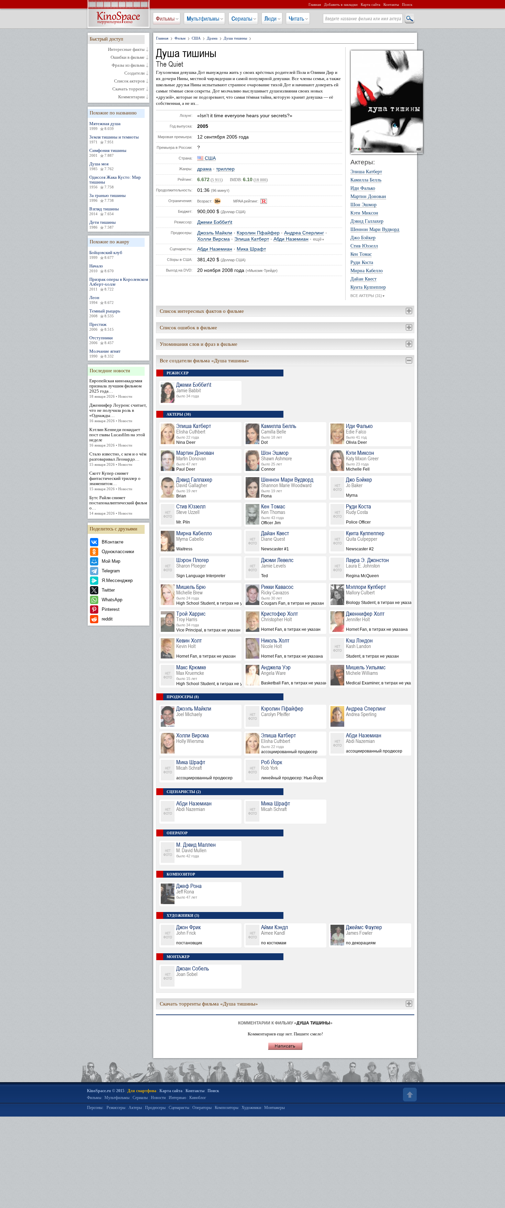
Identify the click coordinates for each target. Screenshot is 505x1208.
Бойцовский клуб (105, 255)
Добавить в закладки (341, 4)
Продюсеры (155, 1107)
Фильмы (165, 18)
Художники (251, 1107)
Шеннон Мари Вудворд (374, 229)
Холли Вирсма (213, 239)
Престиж (101, 326)
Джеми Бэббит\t (214, 222)
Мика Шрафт (251, 249)
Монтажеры (274, 1107)
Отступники (101, 340)
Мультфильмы (203, 18)
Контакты (391, 4)
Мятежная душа (105, 126)
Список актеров (129, 81)
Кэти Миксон (364, 213)
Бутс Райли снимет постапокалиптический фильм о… (118, 505)
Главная (314, 4)
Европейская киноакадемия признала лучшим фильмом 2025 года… (115, 388)
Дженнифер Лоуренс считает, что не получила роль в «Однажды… (118, 413)
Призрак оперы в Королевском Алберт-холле (118, 284)
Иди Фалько (362, 188)
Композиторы (226, 1107)
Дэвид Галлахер (366, 221)
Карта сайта (370, 4)
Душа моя (101, 166)
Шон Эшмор (363, 204)
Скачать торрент (128, 89)
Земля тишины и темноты (114, 139)
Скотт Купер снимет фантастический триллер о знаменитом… (115, 481)
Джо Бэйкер (362, 237)
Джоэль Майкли (214, 232)
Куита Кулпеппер (368, 287)
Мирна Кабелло (366, 270)
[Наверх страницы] (409, 1094)
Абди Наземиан (290, 239)
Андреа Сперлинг (304, 232)
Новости (158, 1097)
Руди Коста (361, 262)
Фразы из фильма (128, 65)
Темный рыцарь (104, 313)
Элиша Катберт (251, 239)
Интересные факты (126, 49)
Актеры (135, 1107)
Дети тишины (102, 224)
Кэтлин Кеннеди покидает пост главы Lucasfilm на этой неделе (117, 437)
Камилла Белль (365, 180)
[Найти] (409, 19)
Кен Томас (361, 254)
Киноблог (197, 1097)
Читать (296, 18)
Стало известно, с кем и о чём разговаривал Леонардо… (117, 458)
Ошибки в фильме (128, 57)
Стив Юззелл (364, 246)
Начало (101, 268)
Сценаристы (179, 1107)
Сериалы (242, 18)
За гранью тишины (107, 197)
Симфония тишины (107, 152)
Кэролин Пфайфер (258, 232)
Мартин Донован (368, 196)
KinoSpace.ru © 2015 (105, 1090)
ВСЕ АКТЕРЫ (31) (367, 296)
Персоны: (95, 1107)
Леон (101, 300)
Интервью (177, 1097)
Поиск (407, 4)
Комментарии (131, 97)
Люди (271, 18)
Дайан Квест (363, 279)
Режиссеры (115, 1107)
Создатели (134, 73)
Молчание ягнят (105, 353)
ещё (319, 239)
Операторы (202, 1107)
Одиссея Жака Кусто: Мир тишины (115, 182)
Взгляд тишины (104, 211)
